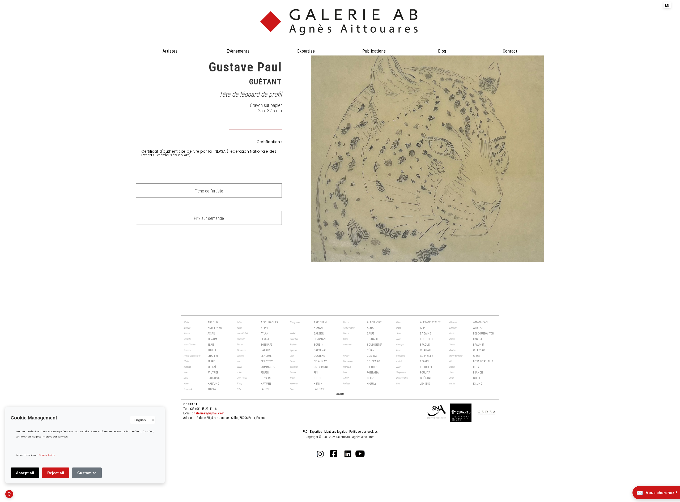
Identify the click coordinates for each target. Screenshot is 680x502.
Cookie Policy (47, 455)
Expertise (306, 51)
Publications (374, 51)
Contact (510, 51)
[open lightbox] (427, 158)
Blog (442, 51)
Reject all (55, 473)
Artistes (170, 51)
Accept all (25, 473)
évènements (238, 51)
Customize (86, 473)
